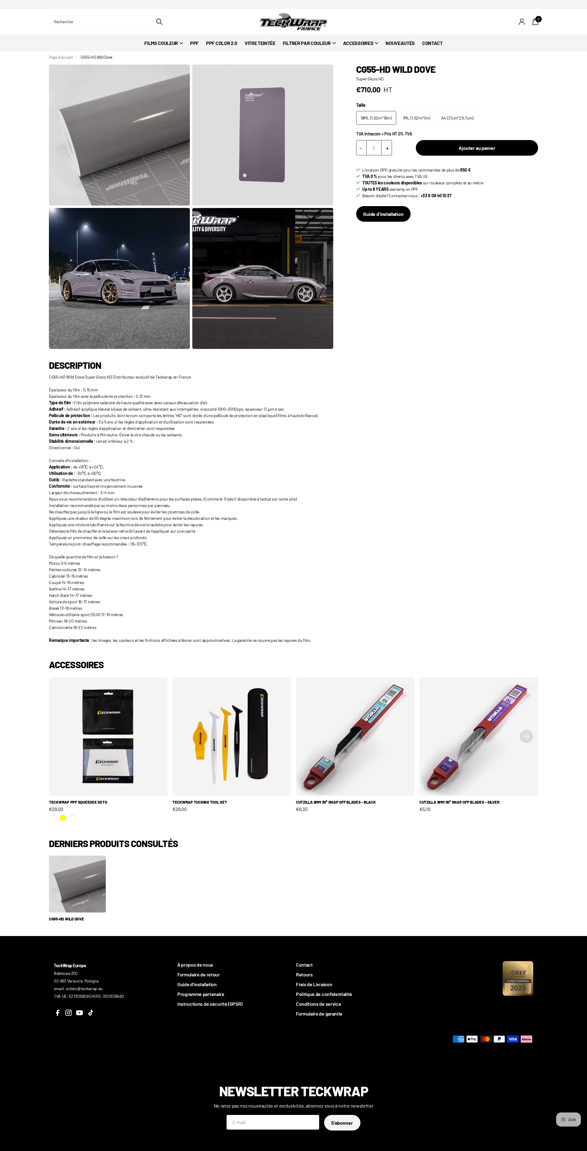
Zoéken (159, 22)
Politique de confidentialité (324, 994)
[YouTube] (79, 1012)
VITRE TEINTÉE (260, 43)
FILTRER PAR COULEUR (307, 43)
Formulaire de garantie (319, 1013)
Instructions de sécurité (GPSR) (209, 1004)
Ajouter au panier (477, 148)
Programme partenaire (200, 994)
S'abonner (342, 1123)
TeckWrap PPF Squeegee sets (78, 802)
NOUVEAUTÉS (400, 43)
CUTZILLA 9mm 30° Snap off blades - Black (336, 802)
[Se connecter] (522, 22)
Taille (360, 105)
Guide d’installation (383, 214)
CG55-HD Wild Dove (66, 918)
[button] (526, 736)
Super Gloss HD (370, 78)
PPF (194, 43)
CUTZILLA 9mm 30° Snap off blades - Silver (459, 802)
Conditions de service (318, 1004)
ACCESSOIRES (358, 43)
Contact (304, 965)
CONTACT (432, 43)
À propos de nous (195, 965)
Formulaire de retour (198, 974)
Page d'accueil (61, 57)
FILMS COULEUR (161, 43)
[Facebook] (57, 1012)
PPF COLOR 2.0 (221, 43)
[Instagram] (68, 1012)
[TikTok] (90, 1012)
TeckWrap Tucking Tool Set (199, 802)
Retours (304, 974)
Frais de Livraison (314, 984)
